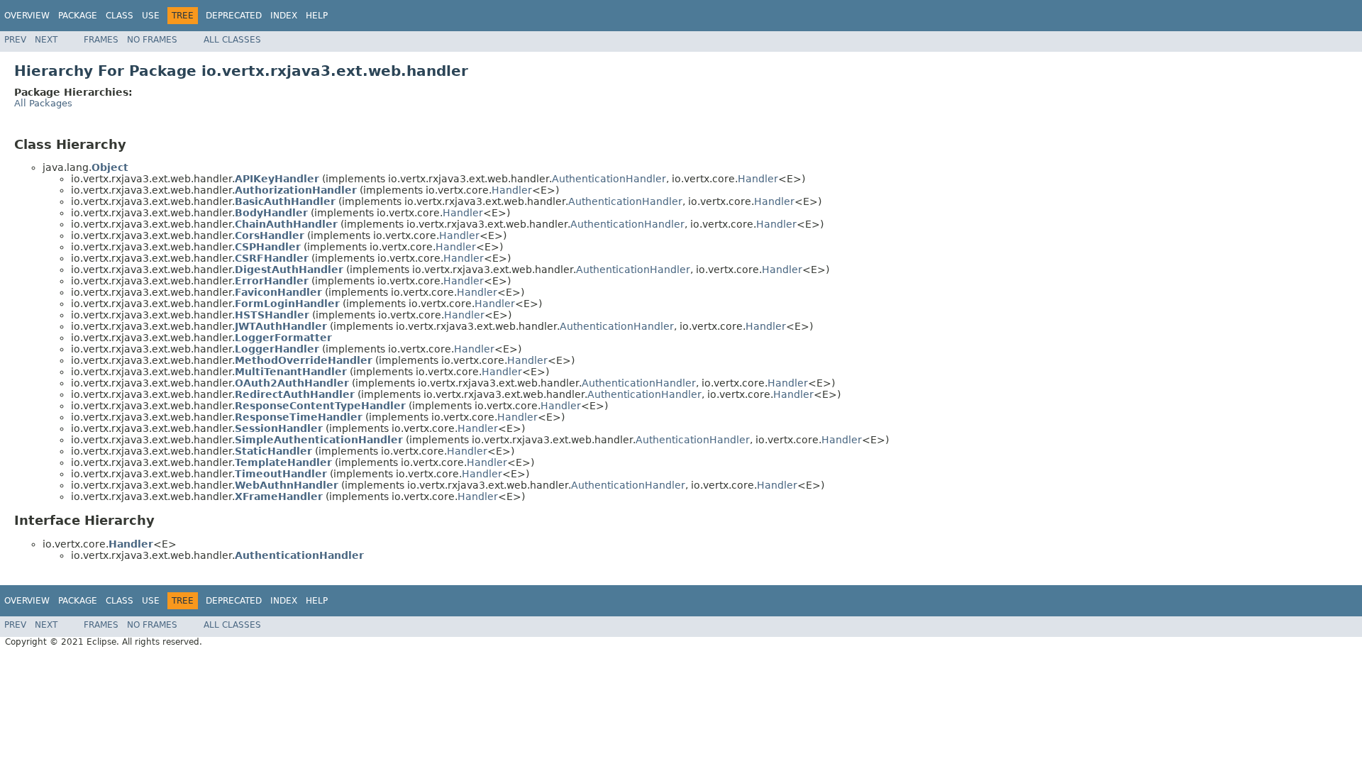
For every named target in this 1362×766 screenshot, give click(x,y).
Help (317, 16)
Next (46, 40)
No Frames (152, 40)
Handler (758, 178)
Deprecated (234, 16)
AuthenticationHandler (609, 178)
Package (77, 16)
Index (283, 16)
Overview (27, 16)
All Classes (232, 40)
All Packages (43, 103)
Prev (15, 40)
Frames (101, 40)
